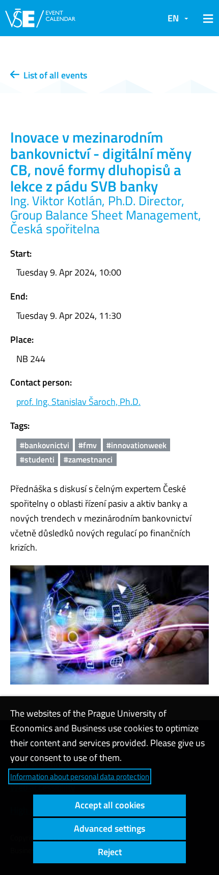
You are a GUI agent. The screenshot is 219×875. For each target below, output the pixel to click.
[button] (206, 18)
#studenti (37, 459)
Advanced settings (109, 828)
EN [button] (173, 18)
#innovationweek (136, 445)
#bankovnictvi (44, 445)
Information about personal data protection (79, 776)
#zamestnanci (88, 459)
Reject (110, 852)
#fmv (87, 445)
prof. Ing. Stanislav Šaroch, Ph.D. (78, 401)
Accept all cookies (110, 805)
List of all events (53, 75)
